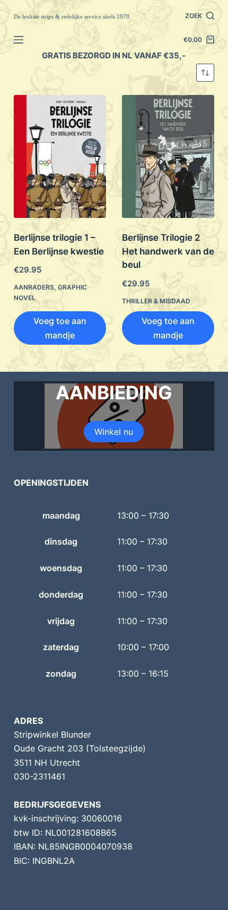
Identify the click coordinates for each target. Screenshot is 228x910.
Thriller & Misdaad (156, 301)
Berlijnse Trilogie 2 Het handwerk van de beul (168, 251)
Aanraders (34, 287)
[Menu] (18, 40)
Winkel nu (113, 431)
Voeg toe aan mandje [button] (59, 328)
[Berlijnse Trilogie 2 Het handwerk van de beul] (168, 156)
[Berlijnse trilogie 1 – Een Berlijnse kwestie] (60, 156)
